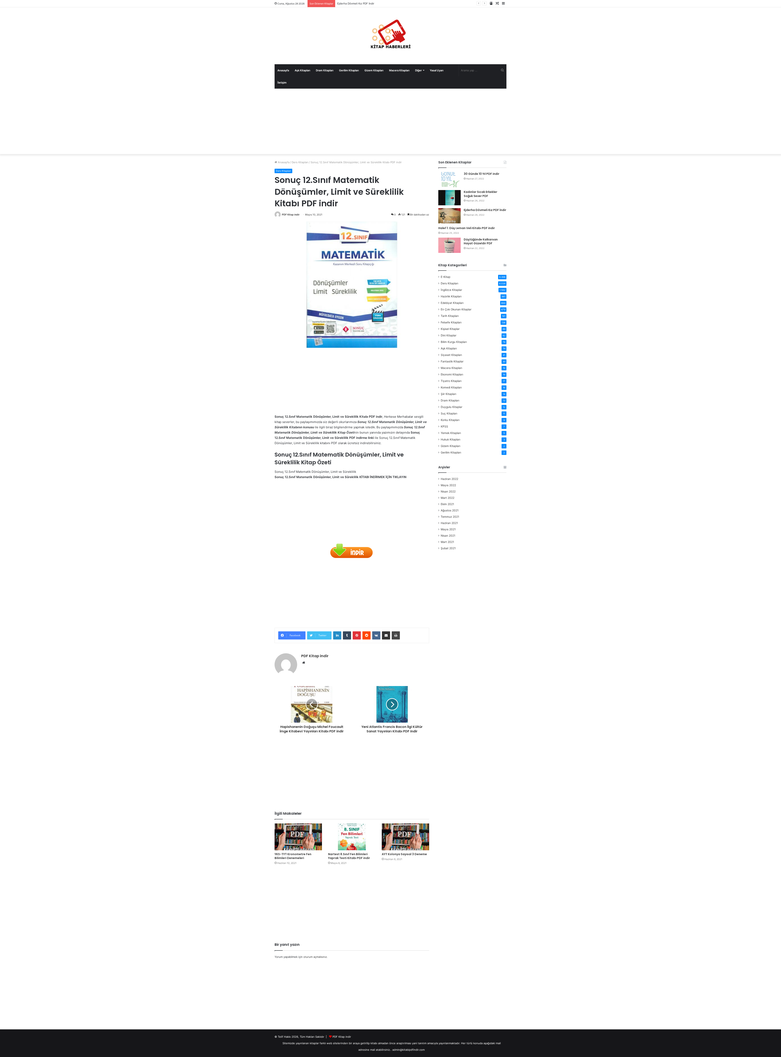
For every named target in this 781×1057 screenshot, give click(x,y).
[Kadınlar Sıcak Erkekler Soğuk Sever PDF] (449, 197)
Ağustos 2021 (449, 510)
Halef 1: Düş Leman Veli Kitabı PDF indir (362, 3)
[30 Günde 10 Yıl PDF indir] (449, 179)
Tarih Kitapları (450, 316)
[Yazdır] (396, 635)
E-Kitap (445, 276)
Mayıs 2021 (448, 529)
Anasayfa (283, 70)
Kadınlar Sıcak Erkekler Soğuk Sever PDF (480, 194)
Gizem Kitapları (373, 70)
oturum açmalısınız (315, 956)
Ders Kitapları (300, 162)
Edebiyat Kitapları (452, 302)
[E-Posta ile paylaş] (386, 635)
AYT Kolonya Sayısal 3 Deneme (404, 854)
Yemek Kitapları (451, 433)
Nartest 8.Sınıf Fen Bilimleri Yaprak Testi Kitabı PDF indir (349, 856)
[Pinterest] (357, 635)
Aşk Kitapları (302, 70)
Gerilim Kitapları (349, 70)
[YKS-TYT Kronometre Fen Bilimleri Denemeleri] (298, 836)
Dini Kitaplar (448, 335)
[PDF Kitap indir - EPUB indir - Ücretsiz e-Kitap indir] (390, 35)
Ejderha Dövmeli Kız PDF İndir (485, 210)
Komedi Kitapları (451, 387)
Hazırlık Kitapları (451, 296)
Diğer (418, 70)
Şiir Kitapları (448, 394)
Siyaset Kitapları (451, 355)
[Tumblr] (347, 635)
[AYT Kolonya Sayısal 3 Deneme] (405, 836)
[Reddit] (366, 635)
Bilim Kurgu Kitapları (454, 342)
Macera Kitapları (399, 70)
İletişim (282, 82)
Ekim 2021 (447, 504)
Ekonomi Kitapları (452, 374)
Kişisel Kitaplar (450, 329)
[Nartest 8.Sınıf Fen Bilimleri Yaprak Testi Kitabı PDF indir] (351, 836)
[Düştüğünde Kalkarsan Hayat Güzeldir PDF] (449, 245)
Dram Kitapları (324, 70)
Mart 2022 (447, 497)
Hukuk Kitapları (450, 439)
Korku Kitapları (450, 420)
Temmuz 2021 (450, 516)
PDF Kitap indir (291, 214)
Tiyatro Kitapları (451, 381)
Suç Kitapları (449, 413)
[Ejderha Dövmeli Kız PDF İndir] (449, 215)
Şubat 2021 (448, 548)
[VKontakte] (376, 635)
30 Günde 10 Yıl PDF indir (481, 174)
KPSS (444, 426)
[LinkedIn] (337, 635)
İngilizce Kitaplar (451, 289)
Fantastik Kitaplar (452, 361)
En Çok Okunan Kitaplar (456, 309)
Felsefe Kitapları (451, 322)
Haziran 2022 (449, 479)
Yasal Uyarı (436, 70)
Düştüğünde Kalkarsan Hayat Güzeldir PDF (481, 241)
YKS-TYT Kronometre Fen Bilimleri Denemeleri (293, 856)
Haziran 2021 (449, 523)
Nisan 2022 (448, 491)
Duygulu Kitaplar (451, 407)
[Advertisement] (390, 121)
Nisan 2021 (448, 535)
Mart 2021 (447, 542)
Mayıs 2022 (448, 485)
